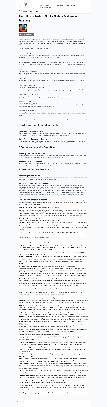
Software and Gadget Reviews (28, 11)
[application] (63, 6)
